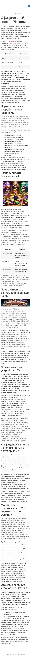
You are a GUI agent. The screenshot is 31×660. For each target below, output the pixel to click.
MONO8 (18, 13)
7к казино (12, 41)
